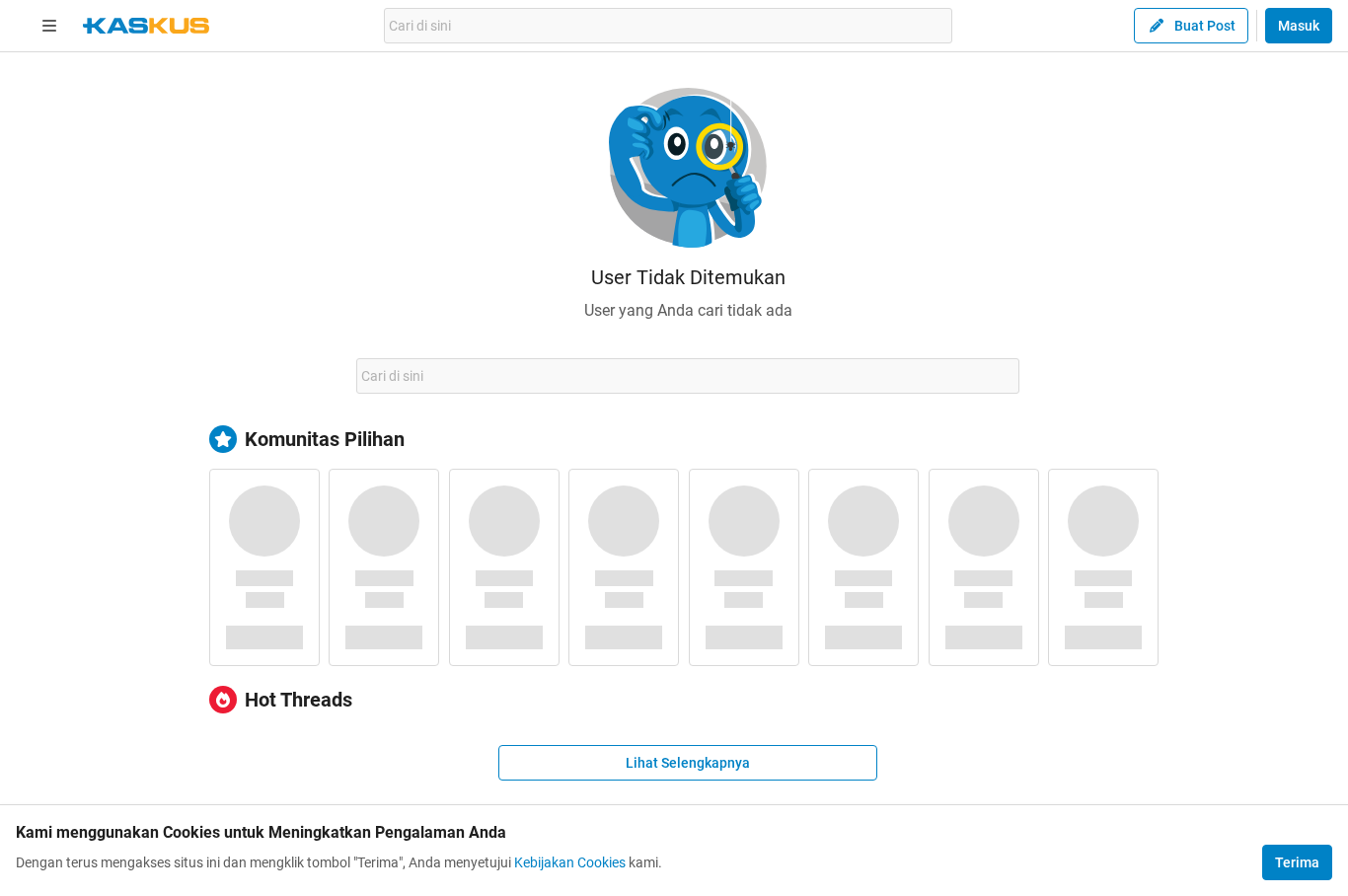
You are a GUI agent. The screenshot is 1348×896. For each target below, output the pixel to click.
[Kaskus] (146, 26)
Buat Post (1205, 26)
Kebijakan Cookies (570, 862)
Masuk (1298, 26)
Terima (1297, 862)
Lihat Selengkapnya (688, 763)
